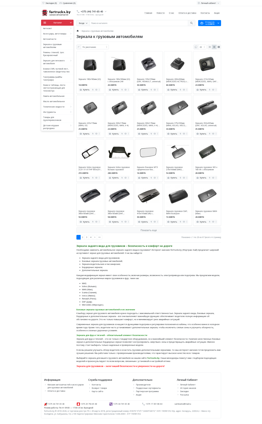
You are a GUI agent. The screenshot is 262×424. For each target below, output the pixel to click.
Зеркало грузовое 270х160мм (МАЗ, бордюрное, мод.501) (176, 168)
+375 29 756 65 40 (88, 404)
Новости (161, 13)
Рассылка (184, 394)
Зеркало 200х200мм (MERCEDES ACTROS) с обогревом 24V (176, 80)
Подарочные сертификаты (148, 388)
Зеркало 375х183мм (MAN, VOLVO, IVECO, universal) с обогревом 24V (176, 124)
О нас (171, 13)
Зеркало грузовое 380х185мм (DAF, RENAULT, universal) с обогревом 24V (117, 212)
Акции (217, 13)
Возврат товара (99, 388)
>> (99, 237)
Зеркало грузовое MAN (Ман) (206, 212)
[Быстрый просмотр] (96, 90)
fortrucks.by (153, 358)
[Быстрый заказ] (93, 90)
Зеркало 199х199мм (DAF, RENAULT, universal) (149, 80)
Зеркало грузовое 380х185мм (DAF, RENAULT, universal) (87, 212)
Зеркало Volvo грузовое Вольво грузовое (119, 168)
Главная (148, 13)
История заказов (188, 388)
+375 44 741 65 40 (55, 404)
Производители (143, 384)
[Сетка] (214, 47)
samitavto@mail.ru (183, 404)
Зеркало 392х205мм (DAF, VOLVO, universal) (206, 124)
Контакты (205, 13)
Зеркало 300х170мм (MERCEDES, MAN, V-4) (118, 124)
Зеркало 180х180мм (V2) (89, 79)
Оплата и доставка (187, 13)
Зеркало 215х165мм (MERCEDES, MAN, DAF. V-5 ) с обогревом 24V (206, 80)
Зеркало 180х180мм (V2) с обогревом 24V (119, 80)
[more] (99, 90)
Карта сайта (97, 391)
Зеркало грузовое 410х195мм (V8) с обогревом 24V (145, 212)
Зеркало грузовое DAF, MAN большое (177, 212)
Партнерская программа (147, 391)
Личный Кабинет (188, 384)
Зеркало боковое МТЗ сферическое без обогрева (147, 168)
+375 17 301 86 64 (153, 404)
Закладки (184, 391)
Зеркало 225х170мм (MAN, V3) (87, 124)
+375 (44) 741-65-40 (92, 11)
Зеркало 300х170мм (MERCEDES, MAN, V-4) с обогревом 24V (148, 124)
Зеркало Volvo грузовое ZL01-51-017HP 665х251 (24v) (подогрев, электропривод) (89, 168)
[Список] (209, 47)
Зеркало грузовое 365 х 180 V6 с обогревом (206, 168)
